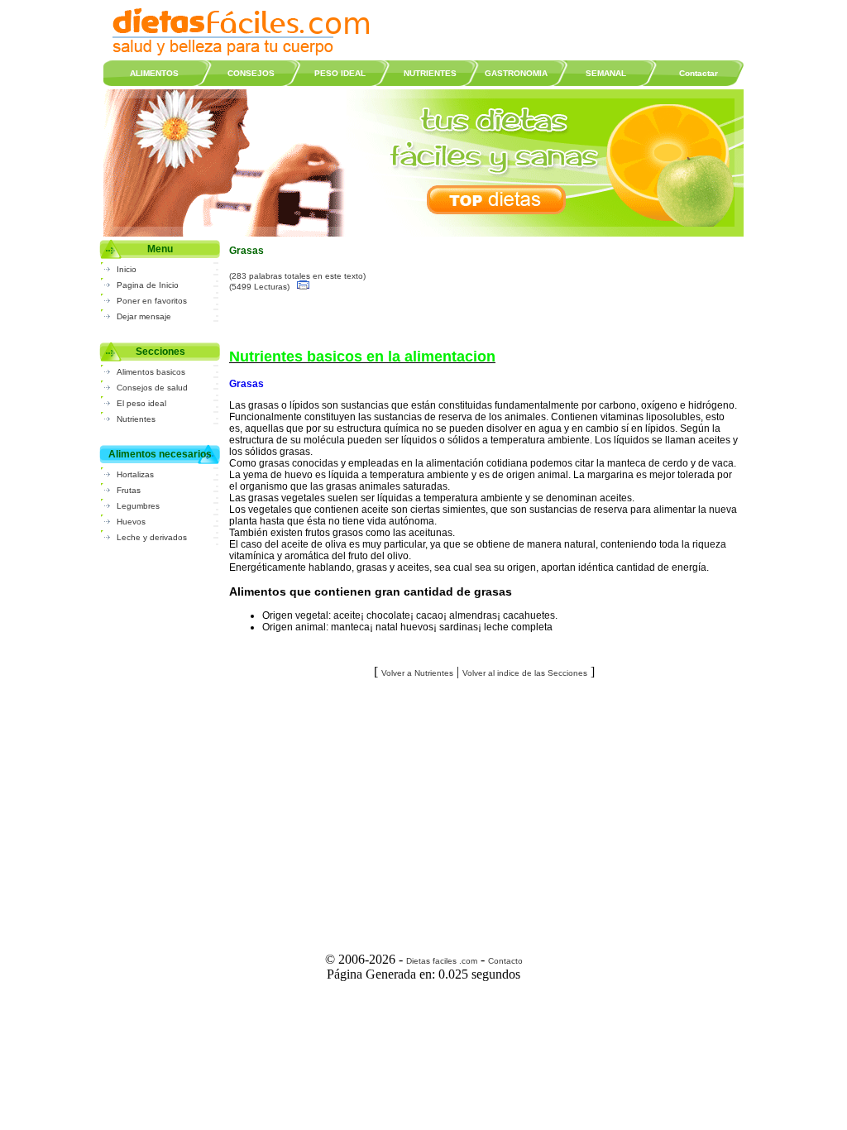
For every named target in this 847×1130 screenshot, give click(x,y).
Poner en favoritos (152, 300)
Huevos (131, 521)
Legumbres (138, 505)
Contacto (505, 960)
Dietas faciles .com (441, 960)
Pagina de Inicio (148, 285)
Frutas (129, 490)
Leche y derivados (152, 537)
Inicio (126, 269)
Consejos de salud (152, 387)
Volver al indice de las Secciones (524, 673)
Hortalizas (135, 474)
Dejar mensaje (144, 316)
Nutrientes (136, 419)
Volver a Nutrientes (417, 673)
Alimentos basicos (151, 371)
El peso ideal (141, 403)
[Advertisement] (485, 810)
